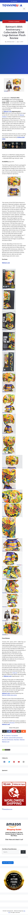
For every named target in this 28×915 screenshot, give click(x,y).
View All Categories (8, 862)
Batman (6, 737)
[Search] (23, 852)
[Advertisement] (14, 59)
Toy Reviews (16, 21)
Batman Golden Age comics (9, 695)
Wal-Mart (16, 739)
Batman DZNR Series (7, 739)
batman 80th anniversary (15, 737)
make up (14, 672)
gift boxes (12, 722)
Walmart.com (7, 111)
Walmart (22, 739)
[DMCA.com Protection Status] (6, 750)
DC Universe (11, 21)
